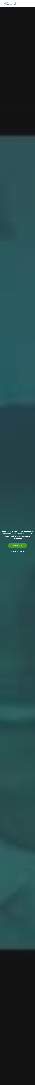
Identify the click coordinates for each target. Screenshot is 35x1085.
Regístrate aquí (18, 545)
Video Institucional (17, 551)
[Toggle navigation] (32, 3)
